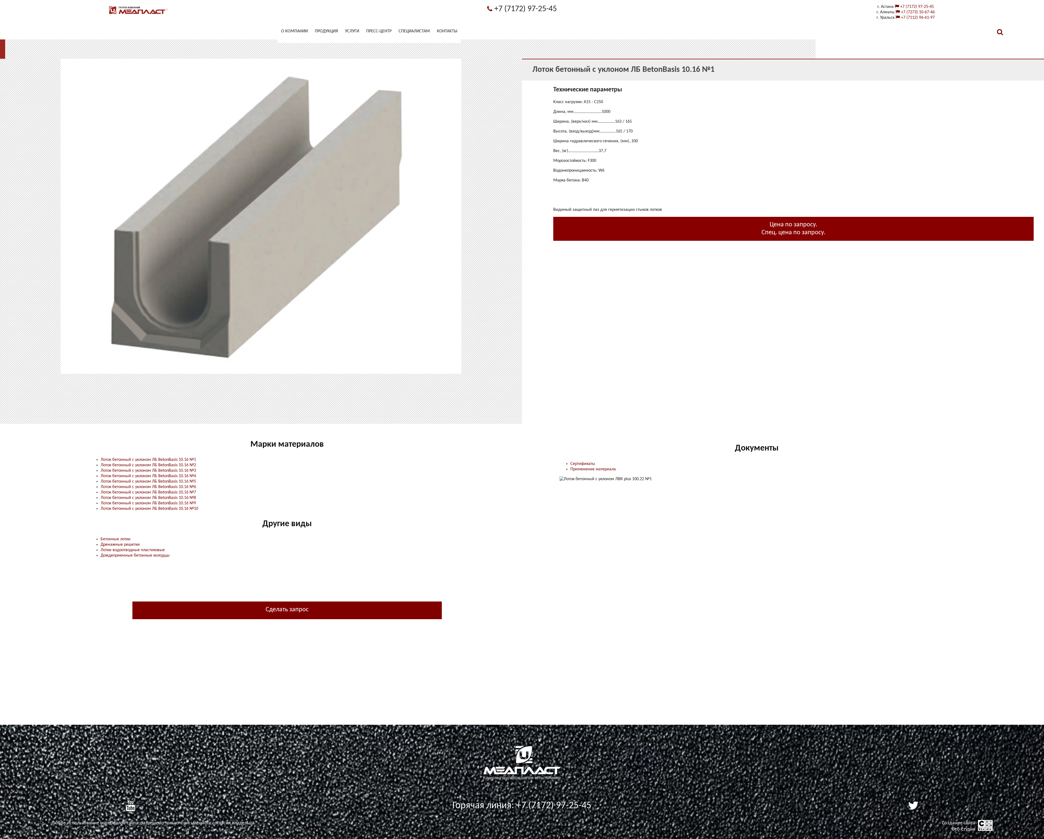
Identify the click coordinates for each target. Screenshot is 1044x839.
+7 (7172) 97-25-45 (524, 9)
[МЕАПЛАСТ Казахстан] (138, 14)
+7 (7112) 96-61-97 (917, 18)
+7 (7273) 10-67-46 (917, 12)
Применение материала (593, 469)
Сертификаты (582, 464)
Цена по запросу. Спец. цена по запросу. (793, 228)
